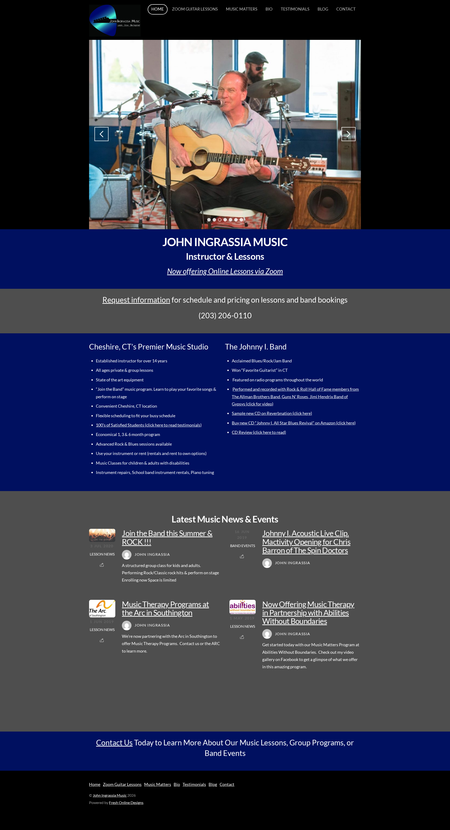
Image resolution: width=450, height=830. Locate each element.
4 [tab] (225, 220)
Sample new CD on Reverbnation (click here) (272, 413)
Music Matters (241, 9)
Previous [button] (101, 134)
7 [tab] (241, 220)
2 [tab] (214, 220)
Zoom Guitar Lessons (195, 9)
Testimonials (295, 9)
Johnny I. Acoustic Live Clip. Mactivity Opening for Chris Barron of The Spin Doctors (306, 541)
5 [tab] (230, 220)
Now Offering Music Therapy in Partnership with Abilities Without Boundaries (308, 612)
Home (157, 9)
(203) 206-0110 (225, 315)
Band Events (242, 546)
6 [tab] (236, 220)
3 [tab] (219, 220)
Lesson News (102, 554)
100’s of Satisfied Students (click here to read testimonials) (149, 425)
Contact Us (114, 742)
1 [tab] (209, 220)
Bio (269, 9)
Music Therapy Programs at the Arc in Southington (165, 608)
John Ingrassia (152, 554)
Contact (346, 9)
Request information (136, 299)
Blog (323, 9)
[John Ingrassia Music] (115, 33)
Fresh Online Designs (126, 802)
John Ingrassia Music (110, 795)
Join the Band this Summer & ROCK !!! (167, 537)
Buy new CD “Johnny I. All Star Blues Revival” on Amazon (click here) (294, 422)
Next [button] (348, 134)
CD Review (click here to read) (259, 432)
